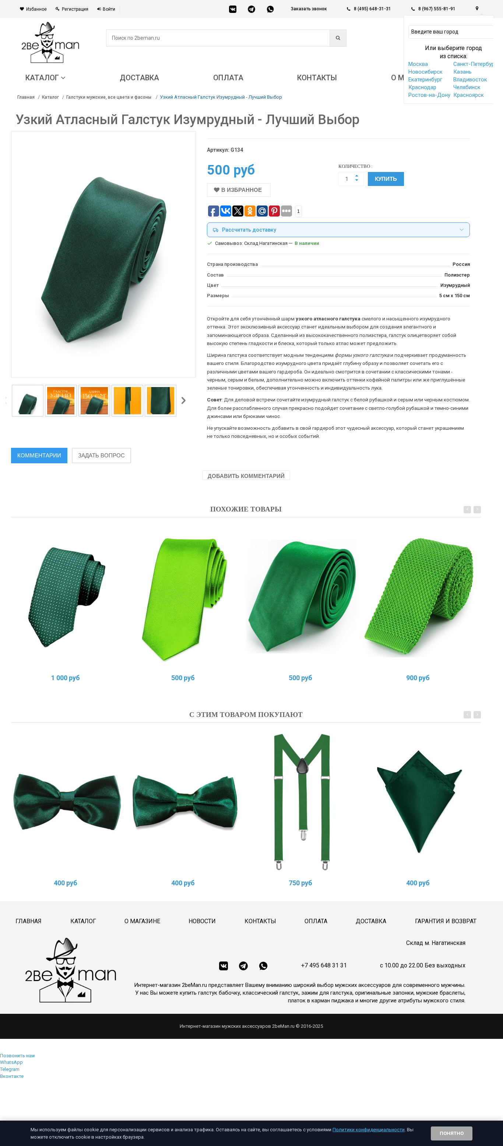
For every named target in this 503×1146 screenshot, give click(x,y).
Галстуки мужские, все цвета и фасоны (109, 97)
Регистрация (75, 9)
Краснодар (422, 87)
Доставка (371, 921)
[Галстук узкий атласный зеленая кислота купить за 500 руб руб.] (184, 596)
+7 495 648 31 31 (324, 965)
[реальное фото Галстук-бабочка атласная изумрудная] (67, 801)
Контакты (260, 921)
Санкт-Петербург (475, 64)
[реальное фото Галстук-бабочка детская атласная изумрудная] (184, 801)
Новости (202, 921)
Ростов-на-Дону (429, 95)
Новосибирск (425, 71)
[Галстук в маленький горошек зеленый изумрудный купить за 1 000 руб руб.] (67, 596)
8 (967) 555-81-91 (436, 8)
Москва (418, 64)
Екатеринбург (425, 79)
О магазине (142, 921)
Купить (386, 179)
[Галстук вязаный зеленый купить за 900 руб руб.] (419, 596)
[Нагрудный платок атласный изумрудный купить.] (419, 801)
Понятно (452, 1133)
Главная (26, 97)
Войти (109, 9)
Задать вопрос (101, 455)
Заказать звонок (309, 8)
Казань (462, 71)
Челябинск (467, 87)
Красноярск (468, 95)
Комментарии (39, 455)
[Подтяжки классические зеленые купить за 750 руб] (302, 801)
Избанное (36, 9)
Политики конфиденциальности (369, 1129)
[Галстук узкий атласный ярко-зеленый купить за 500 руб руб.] (302, 596)
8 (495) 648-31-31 (372, 8)
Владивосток (470, 79)
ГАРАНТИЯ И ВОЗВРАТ (445, 921)
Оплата (316, 921)
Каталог (50, 97)
